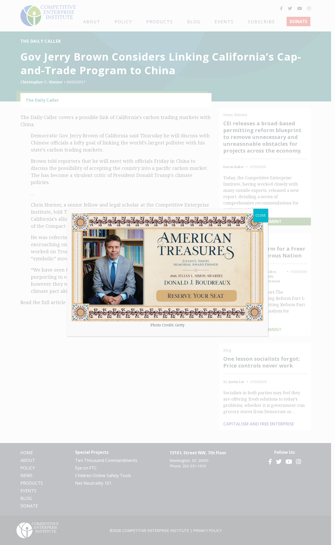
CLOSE (260, 215)
